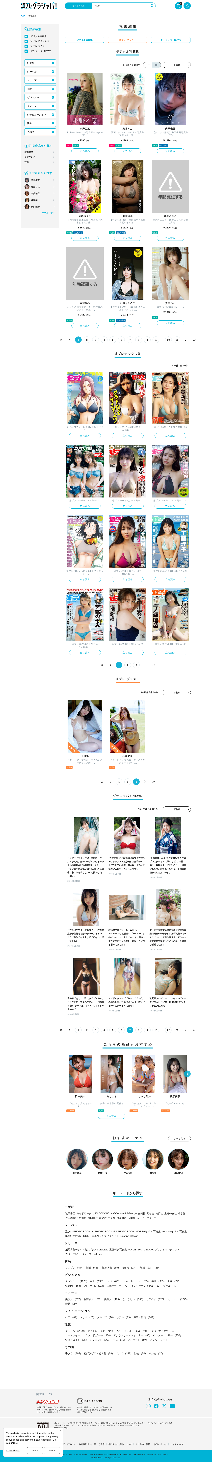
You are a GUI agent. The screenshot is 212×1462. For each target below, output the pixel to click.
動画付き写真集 (118, 1249)
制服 (93, 1267)
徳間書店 (93, 1217)
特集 (27, 162)
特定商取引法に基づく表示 (92, 1444)
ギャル (171, 1285)
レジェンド (101, 1339)
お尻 (114, 1281)
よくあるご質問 (142, 1444)
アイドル (97, 1330)
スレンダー (77, 1281)
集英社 (159, 1213)
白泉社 (111, 1217)
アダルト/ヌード (159, 1339)
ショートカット (136, 1281)
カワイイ (156, 1299)
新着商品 (29, 152)
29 (168, 340)
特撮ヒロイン (76, 1339)
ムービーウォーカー (148, 1217)
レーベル (31, 71)
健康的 (73, 1285)
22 (168, 1030)
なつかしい (134, 1299)
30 (177, 340)
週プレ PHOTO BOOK (77, 1231)
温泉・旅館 (144, 1317)
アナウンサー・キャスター (132, 1335)
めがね (130, 1267)
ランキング (30, 157)
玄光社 (141, 1213)
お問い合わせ (160, 1444)
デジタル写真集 (38, 36)
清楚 (72, 1303)
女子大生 (168, 1330)
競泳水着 (111, 1267)
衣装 (29, 88)
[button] (187, 1074)
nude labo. (98, 1254)
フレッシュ (94, 1285)
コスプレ (75, 1267)
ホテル (124, 1317)
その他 (30, 132)
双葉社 (131, 1217)
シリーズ (31, 80)
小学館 (182, 1213)
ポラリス (86, 1254)
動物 (140, 1353)
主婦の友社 (170, 1213)
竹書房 (82, 1217)
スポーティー (118, 1285)
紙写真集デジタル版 (76, 1249)
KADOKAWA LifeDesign (124, 1213)
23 (177, 1030)
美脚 (158, 1281)
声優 (150, 1330)
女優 (115, 1330)
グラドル (75, 1330)
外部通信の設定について (120, 1444)
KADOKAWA (102, 1213)
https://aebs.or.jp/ (61, 1428)
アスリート (138, 1339)
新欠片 (102, 1217)
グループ (106, 1317)
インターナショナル (146, 1285)
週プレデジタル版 (39, 41)
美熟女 (112, 1299)
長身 (174, 1281)
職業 (29, 123)
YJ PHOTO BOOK (102, 1231)
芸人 (119, 1339)
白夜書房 (122, 1217)
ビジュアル (33, 97)
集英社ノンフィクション (105, 1236)
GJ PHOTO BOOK (123, 1231)
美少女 (73, 1299)
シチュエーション (36, 114)
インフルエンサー (167, 1335)
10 (156, 340)
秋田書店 (70, 1213)
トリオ (88, 1317)
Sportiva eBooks (129, 1236)
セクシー (178, 1299)
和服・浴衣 (151, 1267)
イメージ (31, 106)
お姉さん (93, 1299)
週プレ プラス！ (38, 46)
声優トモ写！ (72, 1254)
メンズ (124, 1353)
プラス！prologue (98, 1249)
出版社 (30, 63)
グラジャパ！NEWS (40, 51)
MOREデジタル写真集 (148, 1231)
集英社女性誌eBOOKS (77, 1236)
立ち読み (85, 151)
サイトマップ (176, 1444)
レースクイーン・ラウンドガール (88, 1335)
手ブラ (73, 1353)
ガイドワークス (85, 1213)
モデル (132, 1330)
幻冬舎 (150, 1213)
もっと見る (180, 1138)
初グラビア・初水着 (99, 1353)
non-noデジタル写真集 (174, 1231)
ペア (72, 1317)
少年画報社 (71, 1217)
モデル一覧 (47, 213)
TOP (23, 16)
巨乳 (98, 1281)
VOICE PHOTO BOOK (141, 1249)
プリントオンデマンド (167, 1249)
